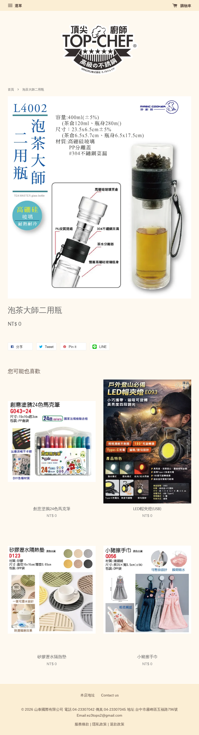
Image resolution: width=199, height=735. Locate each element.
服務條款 (82, 724)
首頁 (11, 89)
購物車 (185, 6)
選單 (18, 6)
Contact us (110, 695)
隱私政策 (99, 724)
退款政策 (117, 724)
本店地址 (87, 695)
